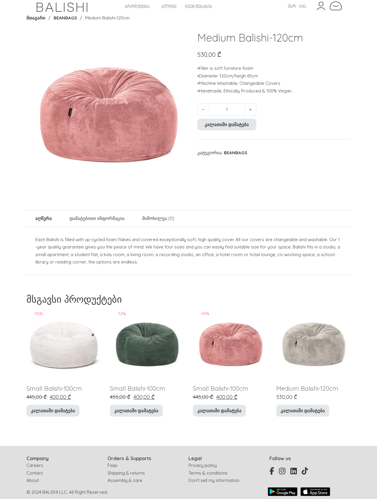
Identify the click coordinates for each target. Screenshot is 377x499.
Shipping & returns (126, 473)
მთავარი (36, 18)
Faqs (113, 465)
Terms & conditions (208, 473)
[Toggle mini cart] (336, 6)
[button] (180, 38)
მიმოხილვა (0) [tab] (158, 218)
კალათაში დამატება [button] (53, 410)
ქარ (292, 6)
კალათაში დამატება (227, 124)
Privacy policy (202, 465)
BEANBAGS (65, 18)
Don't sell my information (213, 480)
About (33, 480)
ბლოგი (168, 7)
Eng (302, 6)
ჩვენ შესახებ (198, 7)
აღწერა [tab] (43, 218)
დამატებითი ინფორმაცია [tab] (97, 218)
